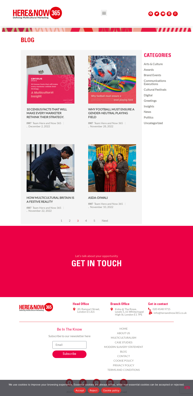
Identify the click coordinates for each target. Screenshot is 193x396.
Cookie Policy (123, 360)
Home (123, 328)
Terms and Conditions (123, 369)
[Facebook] (150, 13)
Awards (149, 69)
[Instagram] (175, 13)
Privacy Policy (123, 365)
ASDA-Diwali (98, 197)
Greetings (150, 100)
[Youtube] (163, 13)
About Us (123, 333)
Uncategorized (153, 123)
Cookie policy (111, 390)
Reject (93, 390)
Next (105, 220)
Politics (148, 117)
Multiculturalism (123, 337)
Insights (149, 106)
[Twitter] (156, 13)
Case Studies (123, 342)
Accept (80, 390)
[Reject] (187, 387)
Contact (123, 356)
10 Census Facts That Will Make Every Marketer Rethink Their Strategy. (47, 113)
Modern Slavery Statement (123, 346)
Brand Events (152, 75)
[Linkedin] (169, 13)
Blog (123, 351)
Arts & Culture (153, 64)
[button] (104, 13)
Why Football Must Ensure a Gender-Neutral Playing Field (111, 113)
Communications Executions (155, 82)
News (147, 111)
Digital (148, 95)
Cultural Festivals (155, 89)
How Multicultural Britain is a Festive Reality (50, 199)
